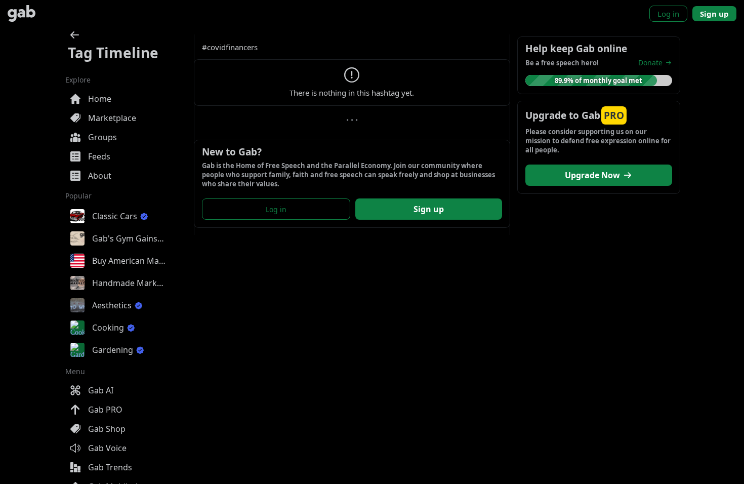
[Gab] (21, 13)
